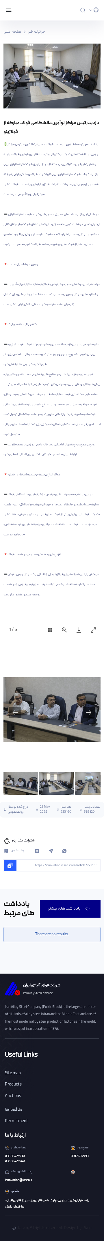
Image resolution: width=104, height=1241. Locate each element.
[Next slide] (89, 712)
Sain (88, 1228)
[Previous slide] (15, 712)
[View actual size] (64, 630)
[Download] (79, 630)
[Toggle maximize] (93, 630)
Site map (13, 1073)
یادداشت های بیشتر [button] (64, 909)
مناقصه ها (13, 1110)
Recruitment (16, 1121)
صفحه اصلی (12, 32)
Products (13, 1084)
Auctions (13, 1096)
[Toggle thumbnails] (50, 630)
